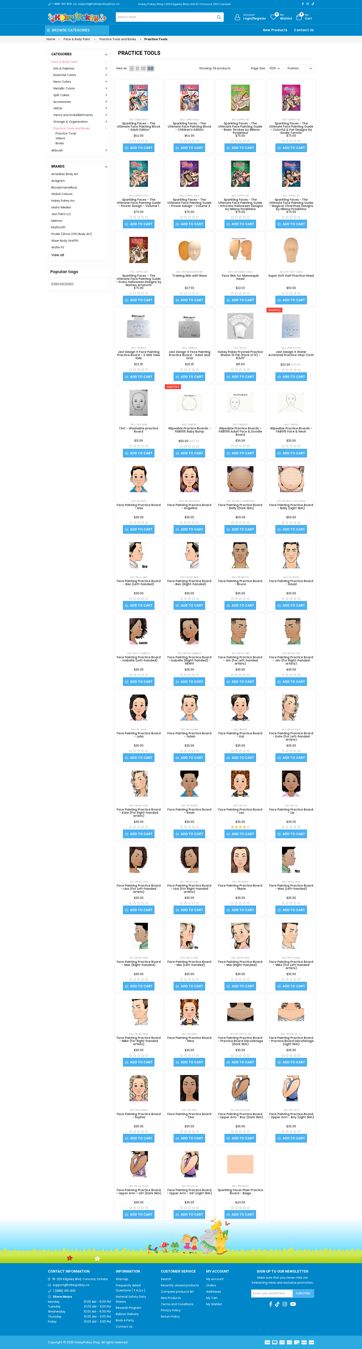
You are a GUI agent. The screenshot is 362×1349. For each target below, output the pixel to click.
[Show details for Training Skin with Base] (189, 249)
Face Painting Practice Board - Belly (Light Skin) (291, 506)
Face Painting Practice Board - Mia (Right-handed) (240, 963)
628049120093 (62, 284)
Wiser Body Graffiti (64, 241)
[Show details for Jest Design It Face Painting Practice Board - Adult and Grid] (189, 326)
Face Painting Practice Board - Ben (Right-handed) (189, 582)
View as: (121, 68)
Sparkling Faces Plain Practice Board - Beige (240, 1191)
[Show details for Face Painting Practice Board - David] (291, 555)
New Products (275, 30)
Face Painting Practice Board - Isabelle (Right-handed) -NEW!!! (189, 660)
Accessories (62, 102)
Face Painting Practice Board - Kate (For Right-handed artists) (139, 812)
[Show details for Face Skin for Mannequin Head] (240, 250)
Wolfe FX (57, 247)
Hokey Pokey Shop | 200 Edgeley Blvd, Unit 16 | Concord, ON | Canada (184, 4)
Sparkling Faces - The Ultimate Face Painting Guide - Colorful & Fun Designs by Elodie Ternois (291, 128)
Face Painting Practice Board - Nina (189, 1039)
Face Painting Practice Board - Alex (139, 506)
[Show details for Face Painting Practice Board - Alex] (138, 479)
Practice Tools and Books (71, 128)
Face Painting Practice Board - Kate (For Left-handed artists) (291, 736)
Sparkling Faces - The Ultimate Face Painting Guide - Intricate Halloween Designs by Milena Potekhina (240, 204)
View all (57, 255)
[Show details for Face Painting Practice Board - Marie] (240, 860)
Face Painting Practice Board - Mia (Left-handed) (189, 963)
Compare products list (177, 1292)
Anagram (58, 181)
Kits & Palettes (63, 68)
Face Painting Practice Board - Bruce (240, 582)
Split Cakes (61, 95)
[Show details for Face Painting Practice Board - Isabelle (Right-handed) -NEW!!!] (189, 631)
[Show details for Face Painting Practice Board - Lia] (291, 784)
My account (215, 1279)
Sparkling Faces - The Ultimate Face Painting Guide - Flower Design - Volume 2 (189, 203)
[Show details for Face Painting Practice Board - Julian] (189, 708)
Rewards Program (128, 1308)
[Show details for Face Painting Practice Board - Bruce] (240, 555)
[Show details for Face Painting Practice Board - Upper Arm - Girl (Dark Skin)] (138, 1164)
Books (60, 143)
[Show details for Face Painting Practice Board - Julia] (138, 708)
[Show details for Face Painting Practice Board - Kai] (240, 708)
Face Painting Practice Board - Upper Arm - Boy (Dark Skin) (240, 1115)
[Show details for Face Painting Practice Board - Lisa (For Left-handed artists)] (138, 860)
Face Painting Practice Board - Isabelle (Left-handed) (139, 658)
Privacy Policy (171, 1310)
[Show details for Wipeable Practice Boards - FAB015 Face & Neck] (291, 402)
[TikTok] (313, 4)
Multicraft (58, 227)
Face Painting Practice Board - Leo (240, 811)
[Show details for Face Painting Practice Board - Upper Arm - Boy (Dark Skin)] (240, 1088)
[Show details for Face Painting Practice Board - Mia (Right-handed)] (240, 936)
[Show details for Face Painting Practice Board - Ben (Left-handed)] (138, 555)
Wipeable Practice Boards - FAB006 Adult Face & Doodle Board (240, 431)
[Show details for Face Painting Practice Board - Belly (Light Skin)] (291, 479)
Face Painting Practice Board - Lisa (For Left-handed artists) (139, 888)
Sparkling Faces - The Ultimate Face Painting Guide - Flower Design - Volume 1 (139, 203)
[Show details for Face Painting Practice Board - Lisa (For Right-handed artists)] (189, 860)
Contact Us (304, 30)
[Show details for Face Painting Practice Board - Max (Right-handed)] (138, 936)
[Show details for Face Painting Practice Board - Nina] (189, 1012)
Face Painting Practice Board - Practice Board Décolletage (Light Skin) (291, 1041)
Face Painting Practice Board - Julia (139, 734)
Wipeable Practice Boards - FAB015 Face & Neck (291, 430)
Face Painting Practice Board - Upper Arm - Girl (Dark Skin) (138, 1191)
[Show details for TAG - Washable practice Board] (138, 403)
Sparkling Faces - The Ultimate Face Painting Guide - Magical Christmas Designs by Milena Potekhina (291, 204)
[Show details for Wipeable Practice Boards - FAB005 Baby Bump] (189, 402)
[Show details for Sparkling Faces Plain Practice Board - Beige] (240, 1164)
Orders (211, 1285)
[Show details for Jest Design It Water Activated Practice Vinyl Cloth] (291, 326)
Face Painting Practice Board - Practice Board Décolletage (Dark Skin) (240, 1041)
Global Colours (61, 194)
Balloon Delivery (127, 1314)
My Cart (212, 1298)
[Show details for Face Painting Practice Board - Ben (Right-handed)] (189, 555)
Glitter (57, 108)
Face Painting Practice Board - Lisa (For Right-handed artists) (189, 888)
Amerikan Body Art (64, 174)
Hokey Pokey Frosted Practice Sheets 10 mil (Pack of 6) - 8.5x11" (240, 355)
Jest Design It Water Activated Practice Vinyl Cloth (291, 353)
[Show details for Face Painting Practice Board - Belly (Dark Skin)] (240, 479)
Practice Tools (66, 133)
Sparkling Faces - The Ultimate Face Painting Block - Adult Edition (138, 126)
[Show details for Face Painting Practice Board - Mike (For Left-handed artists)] (291, 936)
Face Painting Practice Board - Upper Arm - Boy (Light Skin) (291, 1115)
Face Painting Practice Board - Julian (189, 734)
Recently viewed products (180, 1285)
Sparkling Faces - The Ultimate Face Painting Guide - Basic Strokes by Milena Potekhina (240, 128)
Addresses (213, 1292)
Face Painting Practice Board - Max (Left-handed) (291, 887)
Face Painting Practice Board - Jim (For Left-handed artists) (240, 660)
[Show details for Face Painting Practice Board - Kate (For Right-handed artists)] (138, 784)
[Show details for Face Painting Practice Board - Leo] (240, 784)
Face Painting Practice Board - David (291, 582)
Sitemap (122, 1279)
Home (51, 39)
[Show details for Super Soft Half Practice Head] (291, 250)
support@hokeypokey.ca (71, 1285)
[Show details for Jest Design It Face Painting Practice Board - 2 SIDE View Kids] (138, 326)
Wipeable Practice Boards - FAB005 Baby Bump (189, 430)
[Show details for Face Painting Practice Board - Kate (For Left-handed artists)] (291, 708)
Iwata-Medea (61, 207)
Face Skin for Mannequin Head (240, 277)
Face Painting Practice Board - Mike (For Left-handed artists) (291, 965)
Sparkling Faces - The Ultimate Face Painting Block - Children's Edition (189, 126)
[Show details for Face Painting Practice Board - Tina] (189, 1088)
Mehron (56, 221)
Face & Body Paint (64, 62)
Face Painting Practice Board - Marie (240, 887)
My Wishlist (214, 1304)
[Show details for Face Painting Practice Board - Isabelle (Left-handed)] (138, 631)
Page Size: (258, 68)
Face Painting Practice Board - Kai (240, 734)
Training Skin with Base (189, 276)
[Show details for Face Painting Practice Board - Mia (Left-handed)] (189, 936)
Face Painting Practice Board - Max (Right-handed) (139, 963)
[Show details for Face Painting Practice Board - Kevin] (189, 784)
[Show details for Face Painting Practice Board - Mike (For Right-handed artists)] (138, 1012)
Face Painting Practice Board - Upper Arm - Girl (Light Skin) (189, 1191)
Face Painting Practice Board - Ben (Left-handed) (139, 582)
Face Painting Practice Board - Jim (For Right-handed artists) (291, 660)
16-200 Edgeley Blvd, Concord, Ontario (80, 1279)
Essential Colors (64, 75)
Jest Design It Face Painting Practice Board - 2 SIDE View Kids (138, 355)
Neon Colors (62, 82)
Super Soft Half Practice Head (291, 276)
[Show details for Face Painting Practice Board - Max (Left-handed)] (291, 860)
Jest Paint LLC (61, 214)
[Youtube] (293, 1304)
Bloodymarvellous (64, 187)
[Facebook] (303, 4)
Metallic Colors (64, 88)
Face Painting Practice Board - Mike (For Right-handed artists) (139, 1041)
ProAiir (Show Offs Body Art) (71, 234)
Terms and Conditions (177, 1304)
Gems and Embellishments (73, 115)
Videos (60, 138)
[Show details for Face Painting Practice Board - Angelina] (189, 479)
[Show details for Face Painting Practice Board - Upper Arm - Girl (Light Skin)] (189, 1164)
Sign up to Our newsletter (282, 1271)
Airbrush (57, 150)
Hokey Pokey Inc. (63, 201)
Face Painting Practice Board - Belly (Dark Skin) (240, 506)
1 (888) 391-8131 (64, 1291)
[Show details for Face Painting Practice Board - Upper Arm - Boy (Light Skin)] (291, 1088)
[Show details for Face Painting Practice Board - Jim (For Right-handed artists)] (291, 631)
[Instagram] (307, 4)
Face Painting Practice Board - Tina (189, 1115)
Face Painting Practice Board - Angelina (189, 506)
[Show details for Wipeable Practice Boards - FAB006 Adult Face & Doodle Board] (240, 402)
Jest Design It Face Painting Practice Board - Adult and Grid (189, 355)
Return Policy (170, 1316)
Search (166, 1279)
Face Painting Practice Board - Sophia (139, 1115)
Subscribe (303, 1293)
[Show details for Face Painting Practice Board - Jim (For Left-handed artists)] (240, 631)
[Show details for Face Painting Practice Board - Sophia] (138, 1088)
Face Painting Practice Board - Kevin (189, 811)
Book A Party (125, 1320)
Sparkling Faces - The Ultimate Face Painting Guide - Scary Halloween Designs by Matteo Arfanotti (138, 280)
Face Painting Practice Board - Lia (291, 811)
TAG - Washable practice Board (138, 430)
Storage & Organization (70, 122)
